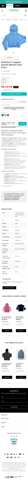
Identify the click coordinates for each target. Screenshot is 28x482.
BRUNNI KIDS (7, 71)
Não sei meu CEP (5, 105)
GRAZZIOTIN (9, 19)
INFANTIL (16, 19)
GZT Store (14, 73)
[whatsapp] (5, 115)
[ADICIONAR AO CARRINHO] (14, 94)
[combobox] (14, 15)
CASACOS (22, 19)
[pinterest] (8, 115)
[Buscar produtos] (25, 15)
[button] (14, 38)
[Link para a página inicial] (2, 20)
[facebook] (2, 115)
